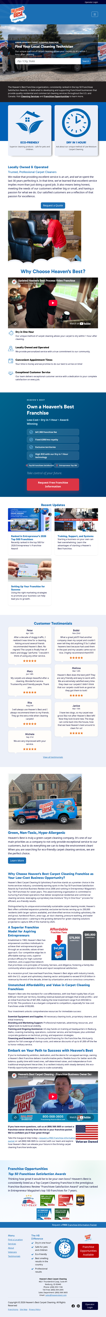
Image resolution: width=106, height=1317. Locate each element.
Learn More (17, 860)
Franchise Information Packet (82, 1224)
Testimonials (14, 1256)
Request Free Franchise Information (53, 484)
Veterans (12, 1252)
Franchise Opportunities (56, 96)
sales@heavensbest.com (56, 1295)
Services (12, 1243)
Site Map (23, 1309)
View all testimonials (53, 757)
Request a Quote (53, 205)
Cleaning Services (30, 96)
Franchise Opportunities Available (88, 1250)
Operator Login (91, 2)
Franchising (13, 1309)
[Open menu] (95, 14)
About (11, 1248)
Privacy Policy (34, 1309)
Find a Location (15, 1239)
